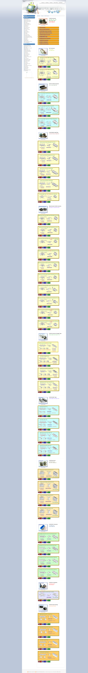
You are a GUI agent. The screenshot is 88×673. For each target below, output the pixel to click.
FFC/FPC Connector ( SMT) (27, 56)
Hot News (47, 2)
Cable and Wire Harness (27, 50)
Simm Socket (26, 66)
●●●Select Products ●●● (27, 45)
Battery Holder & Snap (27, 19)
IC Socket (25, 57)
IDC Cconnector (26, 58)
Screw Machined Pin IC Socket (28, 37)
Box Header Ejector (26, 23)
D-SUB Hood (26, 52)
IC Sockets (25, 30)
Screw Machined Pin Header (28, 36)
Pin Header (25, 33)
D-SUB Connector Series (27, 51)
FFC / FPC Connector (27, 29)
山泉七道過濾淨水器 (26, 42)
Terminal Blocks (26, 67)
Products (51, 2)
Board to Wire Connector (27, 21)
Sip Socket (25, 64)
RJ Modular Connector (27, 35)
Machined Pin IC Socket (27, 59)
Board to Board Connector (27, 20)
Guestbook (60, 2)
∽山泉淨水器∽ (26, 70)
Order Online (56, 2)
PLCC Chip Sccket (26, 34)
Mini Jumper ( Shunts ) (27, 60)
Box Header (25, 22)
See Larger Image (43, 25)
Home (26, 15)
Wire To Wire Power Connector (28, 41)
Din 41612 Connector (27, 27)
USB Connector (26, 40)
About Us (43, 2)
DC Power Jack (26, 26)
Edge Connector (26, 28)
